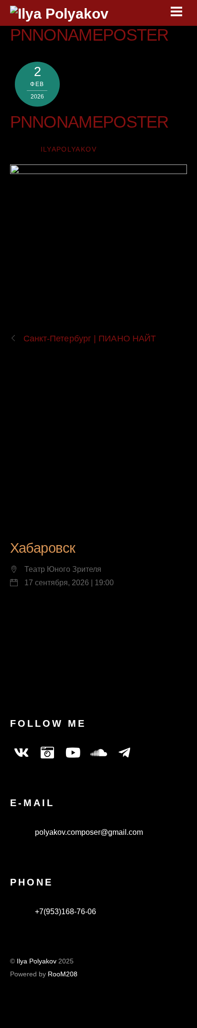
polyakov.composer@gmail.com (88, 832)
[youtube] (73, 753)
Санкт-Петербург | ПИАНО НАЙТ (89, 338)
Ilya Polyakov (36, 961)
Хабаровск (43, 548)
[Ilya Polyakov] (59, 14)
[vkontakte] (21, 753)
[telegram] (124, 753)
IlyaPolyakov (69, 149)
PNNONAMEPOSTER (89, 34)
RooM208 (62, 974)
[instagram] (47, 753)
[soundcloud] (99, 753)
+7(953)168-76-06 (64, 912)
